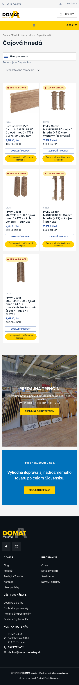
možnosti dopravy (39, 490)
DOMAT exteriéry (50, 581)
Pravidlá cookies (52, 678)
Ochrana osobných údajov (31, 678)
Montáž (8, 570)
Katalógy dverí (49, 570)
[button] (34, 25)
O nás (44, 565)
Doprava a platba (13, 602)
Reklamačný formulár (16, 619)
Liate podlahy (11, 587)
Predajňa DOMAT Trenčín (39, 411)
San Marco (47, 576)
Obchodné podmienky (16, 608)
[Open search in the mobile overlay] (67, 14)
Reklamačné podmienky (17, 613)
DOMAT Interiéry (31, 673)
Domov (6, 35)
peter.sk (61, 673)
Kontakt (8, 581)
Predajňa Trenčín (13, 576)
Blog (6, 565)
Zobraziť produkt (20, 151)
